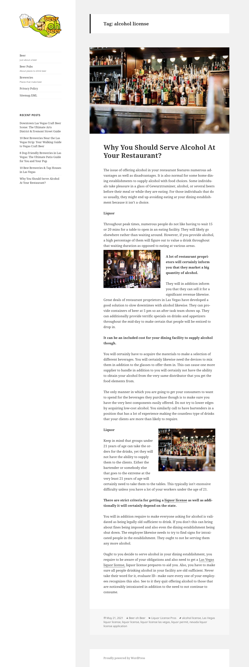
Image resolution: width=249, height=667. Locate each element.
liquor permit (179, 622)
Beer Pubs (33, 68)
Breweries (31, 79)
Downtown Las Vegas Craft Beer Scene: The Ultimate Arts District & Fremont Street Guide (40, 127)
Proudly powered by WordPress (124, 658)
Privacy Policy (29, 88)
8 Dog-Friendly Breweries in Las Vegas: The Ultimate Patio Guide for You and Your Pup (40, 157)
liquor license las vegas (155, 622)
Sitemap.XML (28, 95)
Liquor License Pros (163, 618)
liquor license (175, 500)
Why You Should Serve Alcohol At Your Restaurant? (159, 151)
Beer (28, 57)
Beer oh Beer (137, 618)
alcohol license (191, 618)
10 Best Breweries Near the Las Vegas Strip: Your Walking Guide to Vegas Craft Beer (40, 142)
